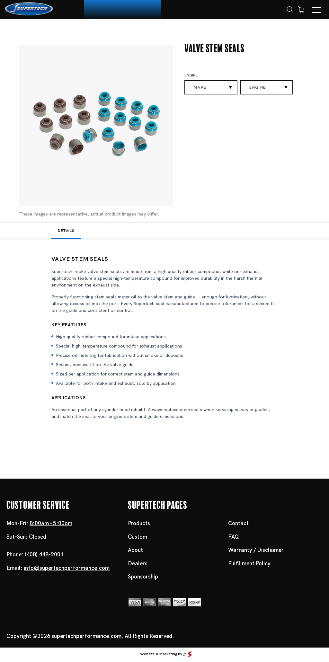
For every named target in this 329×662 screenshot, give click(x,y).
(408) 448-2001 (44, 554)
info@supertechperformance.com (67, 567)
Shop (45, 31)
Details (66, 230)
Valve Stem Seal (119, 31)
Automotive (75, 31)
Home (23, 31)
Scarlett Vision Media (189, 654)
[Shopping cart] (301, 9)
